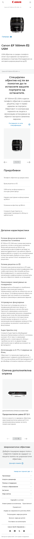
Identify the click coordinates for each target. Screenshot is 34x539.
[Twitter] (19, 531)
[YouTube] (24, 531)
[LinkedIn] (14, 531)
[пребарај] (3, 2)
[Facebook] (10, 531)
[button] (5, 162)
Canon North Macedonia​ (16, 527)
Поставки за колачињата (17, 521)
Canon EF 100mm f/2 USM (10, 71)
